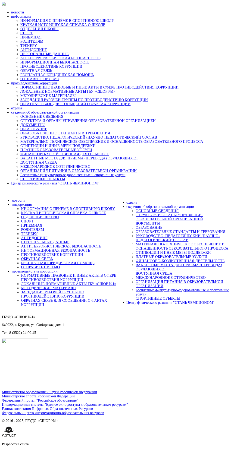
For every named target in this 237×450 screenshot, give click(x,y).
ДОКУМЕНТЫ (32, 125)
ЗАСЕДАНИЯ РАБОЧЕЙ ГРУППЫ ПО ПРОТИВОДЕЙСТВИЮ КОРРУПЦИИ (84, 100)
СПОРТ (26, 33)
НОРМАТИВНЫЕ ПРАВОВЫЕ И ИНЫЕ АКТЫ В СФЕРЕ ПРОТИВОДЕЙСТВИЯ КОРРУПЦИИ (99, 87)
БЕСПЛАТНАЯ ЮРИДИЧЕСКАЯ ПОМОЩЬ (57, 75)
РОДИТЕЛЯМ (31, 41)
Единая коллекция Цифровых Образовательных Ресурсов (47, 409)
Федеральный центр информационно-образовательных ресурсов (53, 413)
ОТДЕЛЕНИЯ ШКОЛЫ (39, 29)
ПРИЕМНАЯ (31, 37)
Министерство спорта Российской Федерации (38, 396)
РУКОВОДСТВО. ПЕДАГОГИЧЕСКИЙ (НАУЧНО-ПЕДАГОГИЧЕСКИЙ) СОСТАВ (88, 137)
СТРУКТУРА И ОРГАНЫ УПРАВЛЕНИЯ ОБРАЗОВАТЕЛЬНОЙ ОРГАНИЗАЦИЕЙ (88, 121)
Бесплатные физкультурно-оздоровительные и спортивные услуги (72, 175)
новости (17, 12)
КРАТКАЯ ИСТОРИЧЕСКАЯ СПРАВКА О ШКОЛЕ (62, 25)
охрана (16, 108)
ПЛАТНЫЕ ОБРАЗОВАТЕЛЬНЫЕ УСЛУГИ (56, 150)
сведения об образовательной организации (45, 112)
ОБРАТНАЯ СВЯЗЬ (36, 71)
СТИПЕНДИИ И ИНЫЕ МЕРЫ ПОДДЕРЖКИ (58, 146)
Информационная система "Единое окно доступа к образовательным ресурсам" (65, 404)
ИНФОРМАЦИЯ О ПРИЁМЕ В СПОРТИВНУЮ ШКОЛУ (67, 20)
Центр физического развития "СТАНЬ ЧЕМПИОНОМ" (55, 183)
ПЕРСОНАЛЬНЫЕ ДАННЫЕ (44, 54)
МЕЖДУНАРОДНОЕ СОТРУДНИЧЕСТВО (55, 166)
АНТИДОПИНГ (33, 50)
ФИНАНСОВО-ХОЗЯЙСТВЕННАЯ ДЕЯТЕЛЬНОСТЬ (64, 154)
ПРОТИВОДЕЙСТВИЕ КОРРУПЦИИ (51, 66)
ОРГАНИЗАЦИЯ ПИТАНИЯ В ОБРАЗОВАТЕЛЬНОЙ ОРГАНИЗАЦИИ (78, 171)
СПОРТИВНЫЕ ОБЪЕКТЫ (42, 179)
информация (21, 16)
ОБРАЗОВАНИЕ (33, 129)
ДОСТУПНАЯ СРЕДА (38, 162)
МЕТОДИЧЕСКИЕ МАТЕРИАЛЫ (48, 96)
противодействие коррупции (34, 83)
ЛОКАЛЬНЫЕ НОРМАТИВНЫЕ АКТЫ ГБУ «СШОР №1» (67, 91)
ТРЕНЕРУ (28, 46)
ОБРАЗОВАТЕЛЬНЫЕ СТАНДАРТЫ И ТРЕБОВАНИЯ (65, 133)
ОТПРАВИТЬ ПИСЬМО (39, 79)
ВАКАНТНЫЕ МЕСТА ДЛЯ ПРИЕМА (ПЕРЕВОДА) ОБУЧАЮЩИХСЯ (79, 158)
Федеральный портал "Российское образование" (40, 400)
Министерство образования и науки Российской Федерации (49, 392)
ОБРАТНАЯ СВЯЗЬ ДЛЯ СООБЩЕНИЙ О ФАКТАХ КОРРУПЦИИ (75, 104)
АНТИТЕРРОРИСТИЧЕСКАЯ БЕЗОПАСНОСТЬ (60, 58)
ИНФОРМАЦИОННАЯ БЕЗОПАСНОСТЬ (54, 62)
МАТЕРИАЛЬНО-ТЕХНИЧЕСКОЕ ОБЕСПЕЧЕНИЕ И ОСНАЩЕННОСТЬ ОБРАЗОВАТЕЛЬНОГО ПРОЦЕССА (111, 141)
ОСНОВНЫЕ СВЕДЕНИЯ (41, 116)
